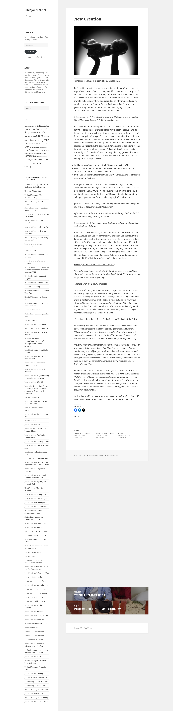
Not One (39, 527)
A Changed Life (42, 616)
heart (26, 140)
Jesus (45, 140)
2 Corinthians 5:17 (82, 117)
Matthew (34, 147)
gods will (32, 136)
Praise (36, 150)
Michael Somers (31, 195)
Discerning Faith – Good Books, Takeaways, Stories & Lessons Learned (36, 388)
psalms (26, 153)
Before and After (42, 573)
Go (35, 250)
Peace (31, 150)
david (37, 126)
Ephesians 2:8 (80, 213)
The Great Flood (41, 677)
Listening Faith (41, 673)
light (46, 143)
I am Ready (43, 282)
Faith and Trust (40, 601)
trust (34, 159)
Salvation (29, 155)
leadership (40, 143)
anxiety (27, 126)
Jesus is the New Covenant (105, 433)
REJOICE (40, 382)
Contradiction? (41, 506)
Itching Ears (41, 494)
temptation (44, 156)
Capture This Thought (82, 433)
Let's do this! (30, 51)
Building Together (41, 593)
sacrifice (43, 153)
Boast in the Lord (40, 535)
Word (46, 164)
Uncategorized (112, 455)
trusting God (43, 159)
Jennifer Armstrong (96, 455)
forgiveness (30, 132)
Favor (34, 556)
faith (42, 126)
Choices (41, 640)
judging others (31, 143)
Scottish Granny (41, 531)
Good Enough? (41, 324)
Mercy (34, 320)
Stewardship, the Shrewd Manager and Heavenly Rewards (34, 343)
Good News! (37, 552)
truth (28, 163)
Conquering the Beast (40, 458)
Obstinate (39, 612)
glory (38, 132)
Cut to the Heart (42, 701)
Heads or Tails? (42, 227)
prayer (42, 150)
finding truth (42, 129)
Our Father (36, 310)
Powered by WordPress (83, 628)
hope (40, 140)
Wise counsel (41, 523)
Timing (45, 697)
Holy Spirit (32, 140)
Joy (26, 143)
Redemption (37, 153)
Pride (47, 150)
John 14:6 (78, 203)
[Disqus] (107, 489)
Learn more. (42, 92)
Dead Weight (42, 498)
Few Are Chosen (38, 597)
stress (39, 156)
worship (28, 166)
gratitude (46, 136)
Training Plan (41, 502)
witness (43, 164)
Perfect (45, 328)
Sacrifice (40, 632)
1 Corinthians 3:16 (82, 223)
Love (28, 146)
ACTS (34, 421)
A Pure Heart (42, 685)
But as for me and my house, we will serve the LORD (37, 269)
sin (35, 156)
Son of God (40, 620)
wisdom (36, 163)
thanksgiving (28, 160)
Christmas (31, 126)
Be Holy (120, 433)
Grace (39, 136)
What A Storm (37, 191)
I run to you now (42, 441)
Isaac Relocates (42, 585)
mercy (39, 147)
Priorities (36, 397)
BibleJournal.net (35, 10)
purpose (31, 153)
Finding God (30, 129)
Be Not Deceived (39, 187)
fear (47, 126)
